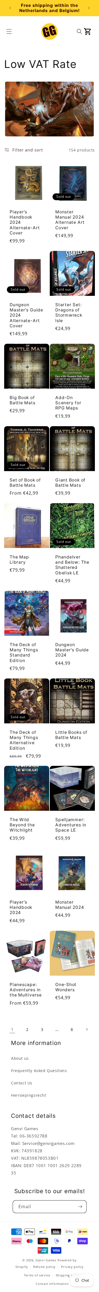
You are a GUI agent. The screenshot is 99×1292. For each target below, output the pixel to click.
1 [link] (12, 1029)
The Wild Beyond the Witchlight (22, 825)
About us (20, 1058)
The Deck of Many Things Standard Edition (24, 652)
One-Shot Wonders (65, 987)
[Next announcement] (89, 8)
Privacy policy (72, 1267)
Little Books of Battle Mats (71, 735)
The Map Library (19, 559)
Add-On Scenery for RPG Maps (68, 403)
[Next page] (87, 1029)
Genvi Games (45, 1260)
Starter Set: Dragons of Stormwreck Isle (68, 312)
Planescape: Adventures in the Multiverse (26, 990)
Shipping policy (68, 1275)
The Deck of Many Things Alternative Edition (24, 740)
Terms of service (37, 1275)
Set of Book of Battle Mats (25, 482)
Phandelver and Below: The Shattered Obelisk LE (72, 564)
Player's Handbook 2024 (21, 907)
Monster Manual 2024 (69, 904)
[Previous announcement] (10, 8)
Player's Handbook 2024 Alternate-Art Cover (25, 222)
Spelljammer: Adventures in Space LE (70, 825)
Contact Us (21, 1082)
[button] (9, 31)
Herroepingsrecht (28, 1095)
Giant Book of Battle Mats (70, 482)
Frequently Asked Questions (39, 1070)
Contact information (52, 1284)
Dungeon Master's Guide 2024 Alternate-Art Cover (26, 315)
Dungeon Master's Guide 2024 (72, 650)
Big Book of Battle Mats (22, 400)
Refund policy (44, 1267)
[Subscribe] (80, 1206)
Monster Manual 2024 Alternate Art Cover (70, 219)
